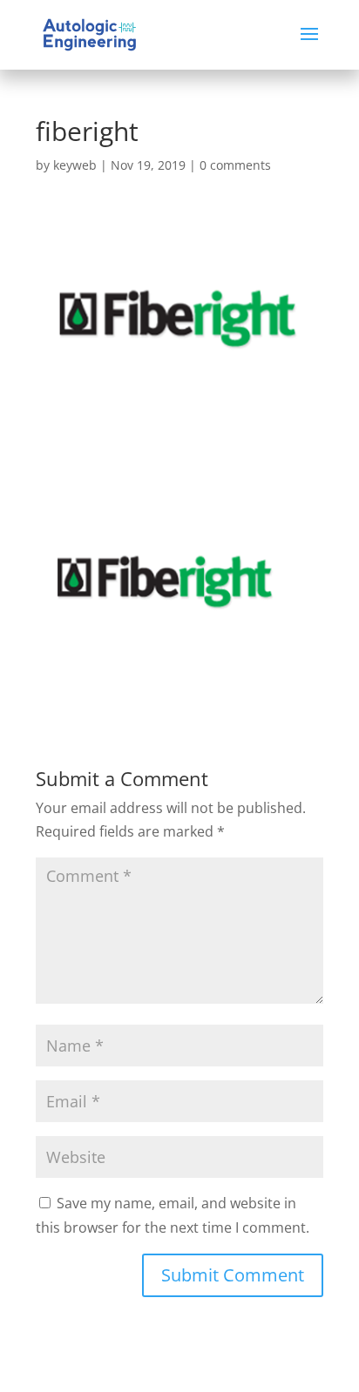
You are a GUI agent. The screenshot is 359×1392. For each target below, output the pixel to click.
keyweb (75, 165)
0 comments (235, 165)
